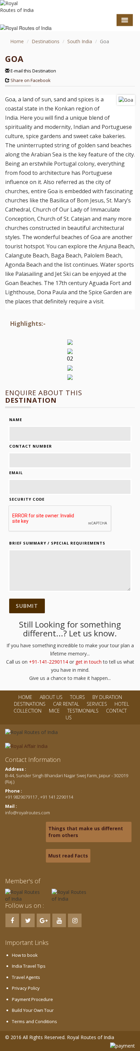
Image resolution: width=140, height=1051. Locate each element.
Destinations (45, 41)
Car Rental (66, 704)
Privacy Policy (26, 988)
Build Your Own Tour (33, 1010)
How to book (25, 955)
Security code (27, 499)
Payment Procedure (32, 999)
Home (17, 41)
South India (79, 41)
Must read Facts (68, 855)
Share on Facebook (31, 80)
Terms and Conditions (34, 1021)
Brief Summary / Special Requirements (57, 543)
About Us (51, 697)
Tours (77, 697)
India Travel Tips (29, 966)
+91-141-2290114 (48, 661)
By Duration (107, 697)
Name (15, 419)
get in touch (88, 661)
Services (97, 704)
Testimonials (83, 710)
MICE (54, 710)
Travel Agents (26, 977)
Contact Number (30, 446)
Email (16, 472)
